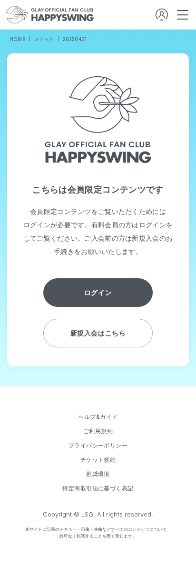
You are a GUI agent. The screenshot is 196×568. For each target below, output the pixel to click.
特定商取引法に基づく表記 (98, 488)
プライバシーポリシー (98, 445)
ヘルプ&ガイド (98, 417)
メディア (44, 39)
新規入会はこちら (98, 333)
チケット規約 (98, 460)
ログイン (98, 292)
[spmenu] (182, 14)
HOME (17, 39)
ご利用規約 (98, 431)
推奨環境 (98, 474)
